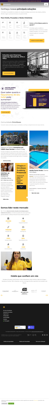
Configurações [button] (4, 403)
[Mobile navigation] (46, 4)
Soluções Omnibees (7, 312)
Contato (5, 319)
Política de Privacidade (24, 341)
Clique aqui (36, 400)
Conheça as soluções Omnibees (37, 40)
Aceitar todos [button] (11, 403)
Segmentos (5, 313)
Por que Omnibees (7, 310)
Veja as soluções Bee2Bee (8, 73)
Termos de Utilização (40, 341)
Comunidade (6, 317)
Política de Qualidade (8, 341)
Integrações (6, 315)
